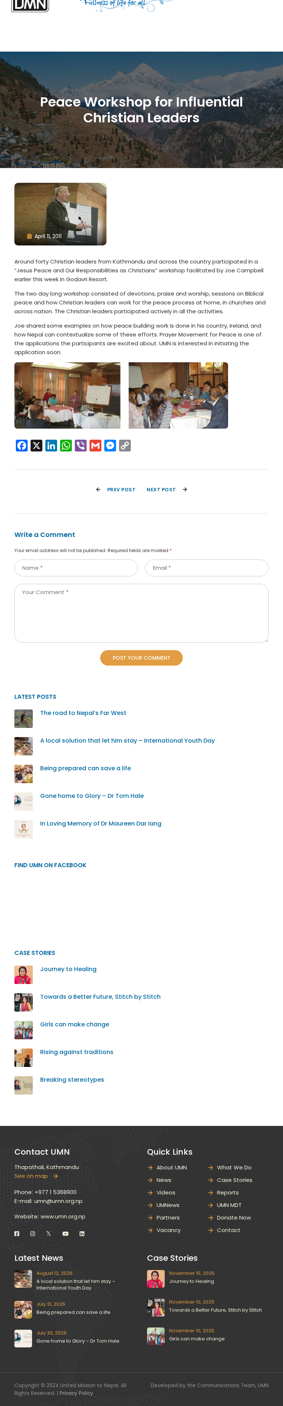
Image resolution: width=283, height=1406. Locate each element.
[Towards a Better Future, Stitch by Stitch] (23, 997)
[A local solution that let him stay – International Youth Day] (23, 741)
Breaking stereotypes (72, 1079)
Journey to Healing (68, 969)
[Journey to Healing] (23, 970)
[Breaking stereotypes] (23, 1080)
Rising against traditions (76, 1052)
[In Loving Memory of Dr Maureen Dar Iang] (23, 824)
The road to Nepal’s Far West (83, 713)
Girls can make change (74, 1024)
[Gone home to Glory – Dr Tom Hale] (23, 796)
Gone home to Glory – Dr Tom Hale (92, 796)
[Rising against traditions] (23, 1053)
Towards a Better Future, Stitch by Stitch (100, 996)
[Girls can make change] (23, 1025)
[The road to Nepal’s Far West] (23, 714)
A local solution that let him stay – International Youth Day (127, 740)
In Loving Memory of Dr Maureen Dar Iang (101, 823)
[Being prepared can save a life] (23, 769)
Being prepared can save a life (85, 768)
